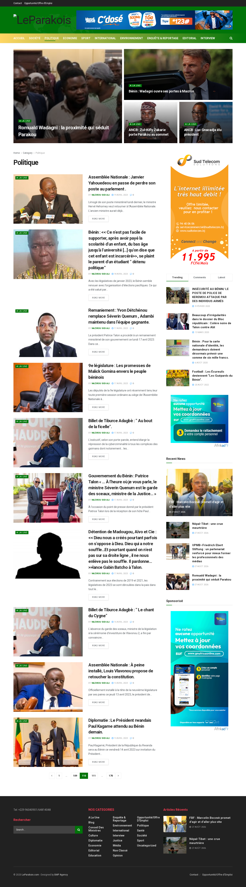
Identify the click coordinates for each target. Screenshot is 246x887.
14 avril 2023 (120, 622)
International (105, 38)
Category (27, 153)
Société (34, 38)
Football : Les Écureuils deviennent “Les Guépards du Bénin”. (212, 375)
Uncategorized (146, 845)
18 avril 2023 (120, 274)
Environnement (131, 38)
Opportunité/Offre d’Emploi (38, 3)
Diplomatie (95, 840)
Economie (70, 38)
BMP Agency (61, 874)
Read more (98, 219)
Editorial (189, 38)
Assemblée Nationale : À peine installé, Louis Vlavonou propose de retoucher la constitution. (120, 671)
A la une (24, 121)
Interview (208, 38)
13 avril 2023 (120, 683)
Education (94, 855)
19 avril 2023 (120, 195)
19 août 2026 (137, 98)
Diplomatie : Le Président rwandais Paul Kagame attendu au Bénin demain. (119, 726)
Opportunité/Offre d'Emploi (148, 819)
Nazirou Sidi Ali (30, 142)
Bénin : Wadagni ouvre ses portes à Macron (161, 91)
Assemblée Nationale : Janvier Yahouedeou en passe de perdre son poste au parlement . (121, 183)
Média (117, 845)
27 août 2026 (50, 142)
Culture (93, 835)
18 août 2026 (193, 142)
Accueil (19, 38)
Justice (117, 840)
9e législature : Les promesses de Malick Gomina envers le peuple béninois (119, 371)
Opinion (118, 855)
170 (111, 775)
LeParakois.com (30, 874)
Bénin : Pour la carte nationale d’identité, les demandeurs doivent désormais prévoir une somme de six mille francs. (210, 349)
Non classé (120, 850)
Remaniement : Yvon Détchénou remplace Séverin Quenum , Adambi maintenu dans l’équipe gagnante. (121, 316)
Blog (91, 822)
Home (16, 153)
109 (75, 775)
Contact (17, 3)
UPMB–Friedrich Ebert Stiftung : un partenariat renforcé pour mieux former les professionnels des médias (211, 553)
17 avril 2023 (120, 328)
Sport (86, 38)
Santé (140, 830)
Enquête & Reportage (162, 38)
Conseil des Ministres (96, 829)
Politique (52, 38)
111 (94, 775)
